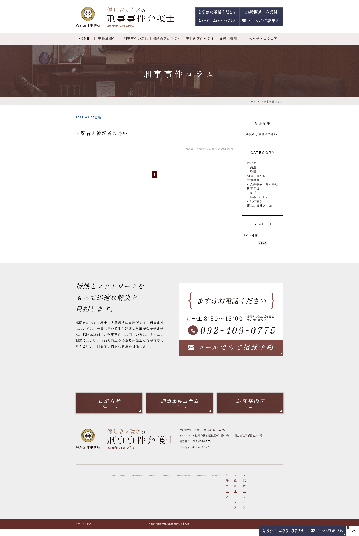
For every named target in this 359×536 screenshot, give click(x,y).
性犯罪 (252, 163)
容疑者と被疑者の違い (102, 133)
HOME (84, 38)
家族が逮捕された (259, 205)
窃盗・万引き (256, 175)
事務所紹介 (107, 38)
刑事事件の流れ (136, 38)
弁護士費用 (228, 38)
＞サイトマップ (83, 523)
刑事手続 (253, 188)
